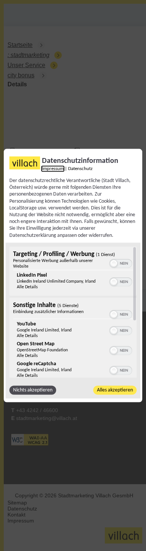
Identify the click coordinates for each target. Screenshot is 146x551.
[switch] (121, 262)
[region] (73, 312)
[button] (113, 263)
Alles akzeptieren (115, 390)
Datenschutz (80, 169)
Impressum (53, 169)
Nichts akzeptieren (32, 390)
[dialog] (73, 275)
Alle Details (27, 287)
